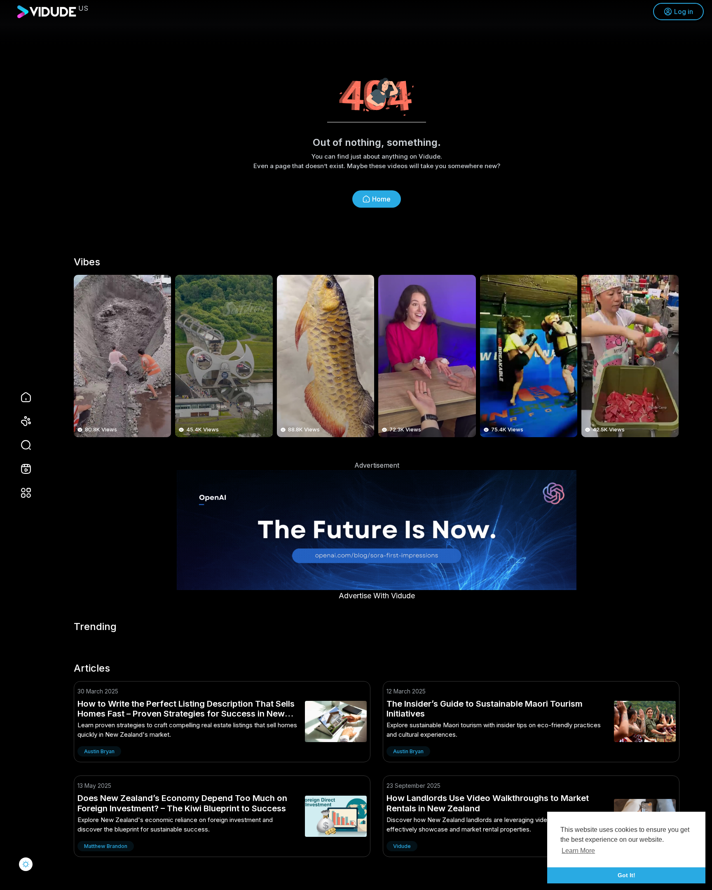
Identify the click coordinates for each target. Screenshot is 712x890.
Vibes (87, 262)
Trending (95, 626)
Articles (92, 668)
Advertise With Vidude (377, 595)
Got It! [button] (626, 875)
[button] (20, 445)
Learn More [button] (578, 850)
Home (381, 199)
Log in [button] (683, 11)
